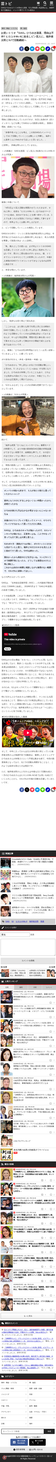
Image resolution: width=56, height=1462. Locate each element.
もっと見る (28, 1316)
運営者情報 (20, 1449)
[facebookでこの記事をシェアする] (21, 48)
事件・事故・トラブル (9, 28)
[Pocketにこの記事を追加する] (37, 48)
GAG (7, 921)
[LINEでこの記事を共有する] (42, 48)
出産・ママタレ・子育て (37, 1412)
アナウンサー (6, 1412)
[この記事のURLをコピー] (47, 48)
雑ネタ (3, 1418)
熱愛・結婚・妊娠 (35, 1388)
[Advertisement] (28, 19)
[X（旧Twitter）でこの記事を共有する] (26, 48)
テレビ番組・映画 (7, 1388)
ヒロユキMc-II (21, 921)
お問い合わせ (37, 1449)
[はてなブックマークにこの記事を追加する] (32, 48)
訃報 (2, 1424)
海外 (30, 1424)
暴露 (30, 1418)
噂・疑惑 (23, 28)
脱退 (42, 921)
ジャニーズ (5, 1394)
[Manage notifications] (4, 1458)
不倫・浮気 (5, 1406)
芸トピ (6, 4)
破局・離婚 (33, 1406)
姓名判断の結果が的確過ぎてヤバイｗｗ (31, 1151)
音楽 (30, 1394)
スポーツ (4, 1400)
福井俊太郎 (33, 921)
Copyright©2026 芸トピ (28, 1457)
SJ (13, 921)
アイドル (32, 1400)
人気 (38, 5)
